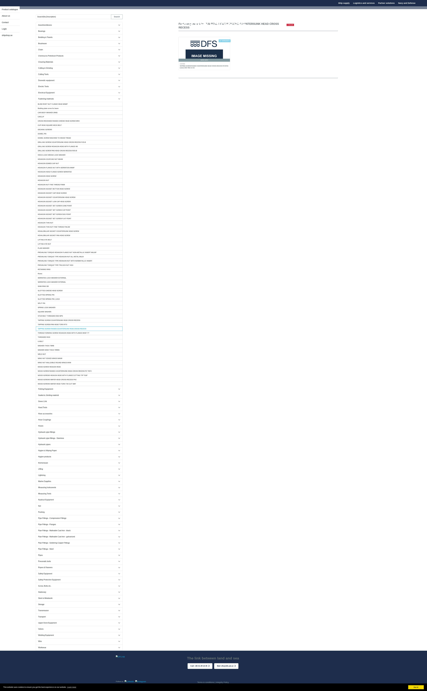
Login (4, 29)
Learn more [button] (71, 687)
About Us (6, 16)
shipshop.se (7, 35)
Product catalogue (10, 9)
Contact (5, 22)
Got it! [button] (416, 687)
